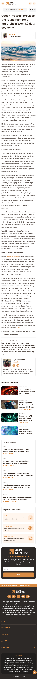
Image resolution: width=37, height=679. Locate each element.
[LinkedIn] (17, 365)
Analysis (22, 413)
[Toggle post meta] (33, 35)
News (4, 447)
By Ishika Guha (23, 422)
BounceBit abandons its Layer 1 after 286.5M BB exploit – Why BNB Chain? (16, 450)
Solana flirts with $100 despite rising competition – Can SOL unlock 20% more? (18, 474)
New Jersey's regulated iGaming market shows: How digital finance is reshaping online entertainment (26, 431)
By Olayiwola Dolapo (10, 501)
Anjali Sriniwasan (15, 36)
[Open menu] (2, 3)
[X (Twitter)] (13, 365)
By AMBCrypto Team (25, 396)
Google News (23, 387)
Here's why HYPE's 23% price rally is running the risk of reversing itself (26, 418)
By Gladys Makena (8, 465)
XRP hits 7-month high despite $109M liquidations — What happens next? (16, 462)
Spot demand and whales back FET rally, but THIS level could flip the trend (17, 498)
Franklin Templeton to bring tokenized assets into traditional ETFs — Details (16, 486)
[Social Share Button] (35, 672)
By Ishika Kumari (8, 453)
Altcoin (5, 494)
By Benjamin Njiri (8, 477)
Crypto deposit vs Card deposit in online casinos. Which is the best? (27, 405)
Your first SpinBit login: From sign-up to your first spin (27, 391)
